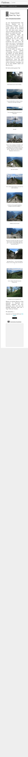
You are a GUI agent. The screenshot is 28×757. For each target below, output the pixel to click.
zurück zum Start (13, 6)
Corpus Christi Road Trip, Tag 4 (14, 14)
